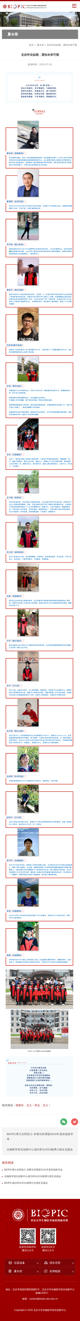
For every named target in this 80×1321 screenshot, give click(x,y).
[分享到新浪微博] (74, 1121)
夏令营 (40, 45)
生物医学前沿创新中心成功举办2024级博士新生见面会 (40, 1149)
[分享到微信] (63, 1121)
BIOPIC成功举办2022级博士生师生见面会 (26, 1183)
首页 (31, 45)
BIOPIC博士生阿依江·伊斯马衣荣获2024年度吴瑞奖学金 (33, 1169)
